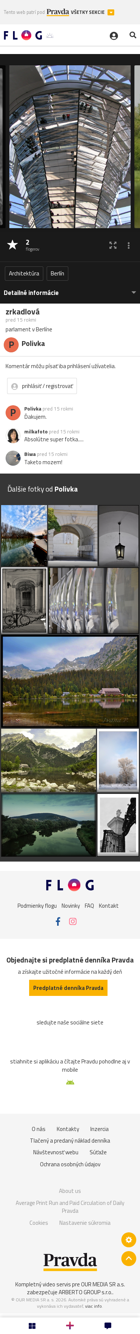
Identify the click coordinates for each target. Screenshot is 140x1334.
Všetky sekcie (88, 12)
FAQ (89, 905)
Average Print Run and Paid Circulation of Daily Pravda (70, 1207)
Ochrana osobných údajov (70, 1164)
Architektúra (24, 273)
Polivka (32, 408)
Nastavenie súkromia (85, 1223)
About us (70, 1191)
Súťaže (98, 1152)
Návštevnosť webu (55, 1152)
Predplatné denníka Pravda (68, 988)
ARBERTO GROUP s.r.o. (85, 1292)
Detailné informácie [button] (31, 292)
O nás (39, 1129)
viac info (93, 1306)
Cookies (38, 1223)
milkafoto (36, 431)
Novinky (71, 905)
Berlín (57, 273)
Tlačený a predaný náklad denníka (70, 1141)
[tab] (70, 289)
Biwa (30, 454)
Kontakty (68, 1129)
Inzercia (99, 1129)
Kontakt (109, 905)
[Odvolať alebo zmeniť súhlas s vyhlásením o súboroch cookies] (128, 1239)
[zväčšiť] (112, 245)
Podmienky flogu (37, 905)
